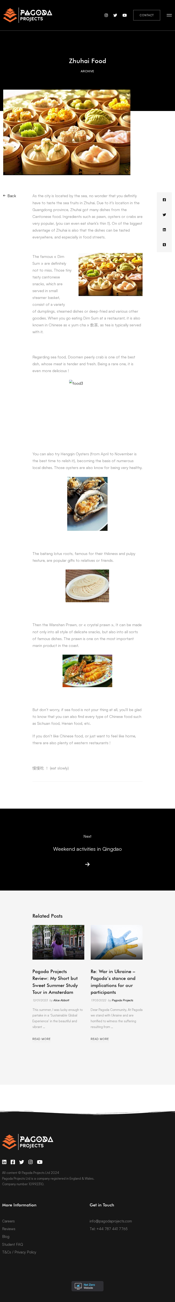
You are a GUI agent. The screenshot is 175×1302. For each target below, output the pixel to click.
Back (11, 195)
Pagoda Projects (122, 1000)
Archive (87, 71)
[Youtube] (39, 1162)
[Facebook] (164, 199)
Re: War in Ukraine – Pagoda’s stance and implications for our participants (113, 982)
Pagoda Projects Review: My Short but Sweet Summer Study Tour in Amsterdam (55, 982)
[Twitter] (164, 214)
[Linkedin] (164, 229)
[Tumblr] (164, 244)
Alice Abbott (61, 1000)
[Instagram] (30, 1162)
